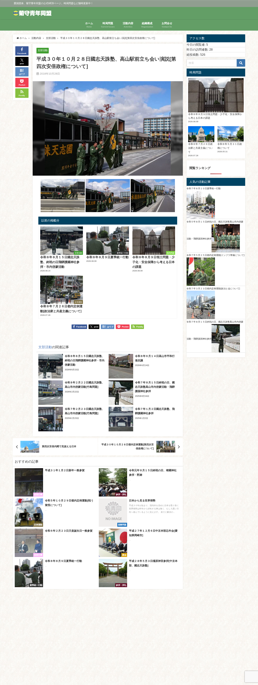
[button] (62, 196)
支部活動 (43, 50)
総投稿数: (193, 54)
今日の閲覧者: (196, 44)
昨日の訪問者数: (198, 49)
